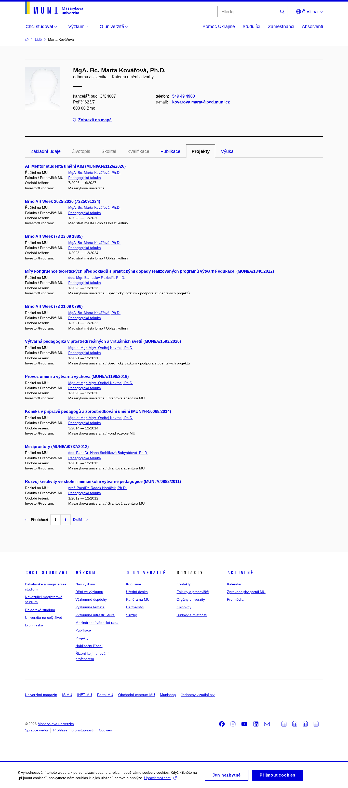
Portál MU (105, 695)
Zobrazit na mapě (95, 120)
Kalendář (234, 584)
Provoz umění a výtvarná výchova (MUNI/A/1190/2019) (77, 376)
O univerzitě (146, 572)
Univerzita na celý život (43, 617)
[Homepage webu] (54, 8)
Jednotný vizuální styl (198, 695)
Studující (251, 26)
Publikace (170, 151)
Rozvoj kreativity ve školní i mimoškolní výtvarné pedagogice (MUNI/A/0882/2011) (103, 481)
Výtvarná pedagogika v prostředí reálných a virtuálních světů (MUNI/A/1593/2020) (103, 341)
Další (77, 520)
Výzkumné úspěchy (91, 599)
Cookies (105, 730)
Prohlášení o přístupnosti (73, 730)
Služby (131, 615)
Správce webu (36, 730)
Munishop (168, 695)
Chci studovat (46, 572)
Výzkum (85, 572)
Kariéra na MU (138, 599)
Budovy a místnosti (192, 615)
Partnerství (135, 607)
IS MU (67, 695)
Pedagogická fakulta (84, 178)
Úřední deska (137, 592)
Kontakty (184, 584)
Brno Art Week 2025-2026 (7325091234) (62, 201)
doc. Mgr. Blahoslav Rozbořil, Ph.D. (96, 277)
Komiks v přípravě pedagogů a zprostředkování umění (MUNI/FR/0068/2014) (98, 411)
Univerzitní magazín (41, 695)
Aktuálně (240, 572)
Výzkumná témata (89, 607)
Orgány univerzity (191, 599)
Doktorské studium (40, 610)
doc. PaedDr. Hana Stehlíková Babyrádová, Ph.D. (108, 453)
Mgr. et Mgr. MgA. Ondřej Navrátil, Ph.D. (100, 348)
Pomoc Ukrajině (219, 26)
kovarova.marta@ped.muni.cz (201, 102)
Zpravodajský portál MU (246, 592)
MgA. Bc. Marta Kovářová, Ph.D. (94, 172)
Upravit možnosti (157, 778)
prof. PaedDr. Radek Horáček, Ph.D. (97, 488)
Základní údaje (46, 151)
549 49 (183, 96)
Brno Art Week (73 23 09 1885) (54, 236)
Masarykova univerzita (56, 724)
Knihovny (184, 607)
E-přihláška (34, 625)
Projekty (201, 151)
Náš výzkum (85, 584)
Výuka (227, 151)
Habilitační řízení (88, 646)
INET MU (84, 695)
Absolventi (312, 26)
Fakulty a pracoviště (193, 592)
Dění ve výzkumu (89, 592)
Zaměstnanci (281, 26)
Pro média (235, 599)
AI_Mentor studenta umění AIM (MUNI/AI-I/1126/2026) (75, 166)
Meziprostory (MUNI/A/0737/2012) (57, 446)
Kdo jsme (133, 584)
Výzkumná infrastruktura (95, 615)
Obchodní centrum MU (136, 695)
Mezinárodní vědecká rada (96, 623)
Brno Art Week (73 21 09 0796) (54, 306)
